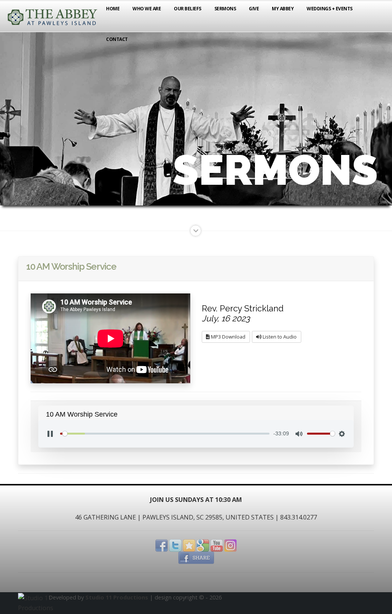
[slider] (165, 433)
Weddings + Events (330, 8)
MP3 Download (227, 336)
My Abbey (283, 8)
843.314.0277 (298, 517)
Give (254, 8)
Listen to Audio (279, 336)
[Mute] (299, 434)
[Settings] (342, 434)
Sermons (225, 8)
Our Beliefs (187, 8)
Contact (117, 39)
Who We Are (146, 8)
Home (112, 8)
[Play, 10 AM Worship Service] (50, 434)
